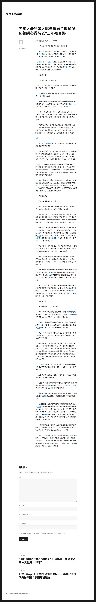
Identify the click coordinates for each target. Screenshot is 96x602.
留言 (21, 477)
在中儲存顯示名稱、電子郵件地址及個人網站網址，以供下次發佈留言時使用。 (44, 533)
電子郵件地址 (23, 514)
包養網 (43, 54)
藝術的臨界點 (14, 14)
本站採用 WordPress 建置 (22, 594)
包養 (48, 62)
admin (21, 46)
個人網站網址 (23, 524)
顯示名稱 (22, 505)
